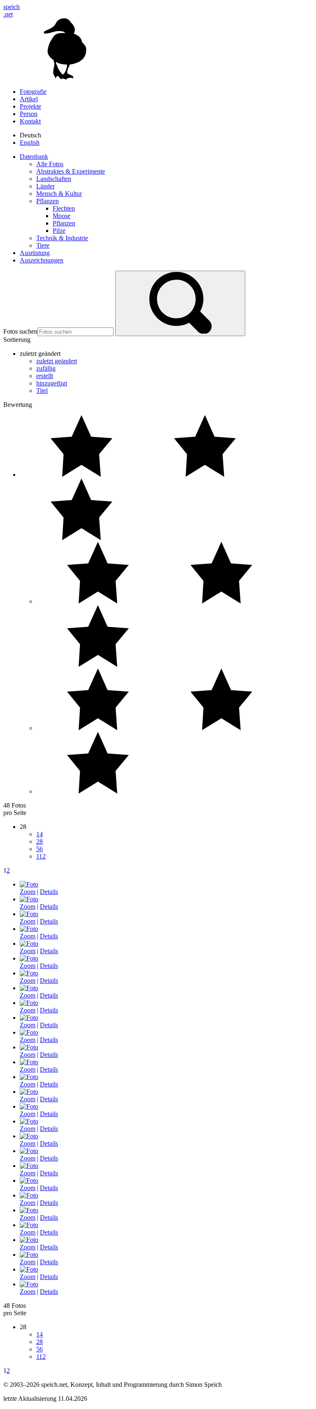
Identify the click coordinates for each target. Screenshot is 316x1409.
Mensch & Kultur (59, 193)
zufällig (46, 368)
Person (28, 113)
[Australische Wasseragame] (29, 1002)
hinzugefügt (51, 383)
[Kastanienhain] (29, 1047)
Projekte (30, 106)
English (30, 142)
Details (49, 891)
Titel (42, 390)
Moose (61, 215)
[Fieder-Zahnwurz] (29, 928)
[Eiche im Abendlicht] (29, 1269)
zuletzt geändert (56, 360)
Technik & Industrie (62, 237)
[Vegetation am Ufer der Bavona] (29, 1017)
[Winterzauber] (29, 1121)
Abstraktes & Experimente (70, 171)
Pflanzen (47, 200)
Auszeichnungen (41, 260)
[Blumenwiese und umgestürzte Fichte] (29, 943)
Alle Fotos (49, 163)
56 (39, 848)
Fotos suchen (20, 331)
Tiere (42, 245)
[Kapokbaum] (29, 1239)
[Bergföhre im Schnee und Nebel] (29, 973)
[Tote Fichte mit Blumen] (29, 958)
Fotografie (33, 91)
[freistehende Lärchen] (29, 1195)
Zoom (27, 891)
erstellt (44, 375)
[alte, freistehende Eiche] (29, 899)
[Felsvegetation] (29, 913)
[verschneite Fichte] (29, 1180)
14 (39, 834)
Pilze (59, 230)
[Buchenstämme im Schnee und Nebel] (29, 1091)
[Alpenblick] (29, 1165)
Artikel (29, 98)
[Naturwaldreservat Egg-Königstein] (29, 1106)
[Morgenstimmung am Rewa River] (29, 1210)
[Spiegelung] (29, 884)
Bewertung (17, 404)
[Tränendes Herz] (29, 1136)
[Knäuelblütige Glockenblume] (29, 1150)
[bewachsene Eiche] (29, 1284)
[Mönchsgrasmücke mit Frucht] (29, 1032)
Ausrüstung (35, 252)
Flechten (64, 208)
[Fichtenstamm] (29, 987)
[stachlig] (29, 1224)
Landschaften (53, 178)
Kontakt (30, 121)
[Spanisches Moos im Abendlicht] (29, 1254)
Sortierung (16, 339)
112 (41, 856)
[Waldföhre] (29, 1076)
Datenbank (34, 156)
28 (39, 841)
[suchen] (180, 303)
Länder (45, 186)
